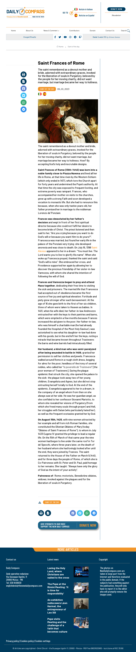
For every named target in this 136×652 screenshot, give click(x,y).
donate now (116, 9)
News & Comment (51, 30)
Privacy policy (12, 640)
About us (29, 30)
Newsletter (116, 15)
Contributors (74, 30)
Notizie (86, 9)
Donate (92, 30)
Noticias (86, 15)
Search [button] (124, 30)
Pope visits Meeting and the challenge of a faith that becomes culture (57, 625)
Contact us (110, 30)
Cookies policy (27, 640)
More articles (68, 549)
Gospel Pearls (29, 37)
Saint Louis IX (99, 37)
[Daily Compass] (30, 12)
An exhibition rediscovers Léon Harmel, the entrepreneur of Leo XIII (57, 606)
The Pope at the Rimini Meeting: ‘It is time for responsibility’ (57, 588)
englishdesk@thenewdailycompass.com (24, 585)
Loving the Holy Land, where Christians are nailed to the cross (58, 572)
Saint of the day (73, 47)
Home (13, 30)
